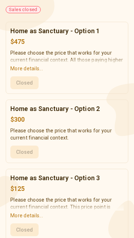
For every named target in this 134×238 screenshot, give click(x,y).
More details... (26, 68)
